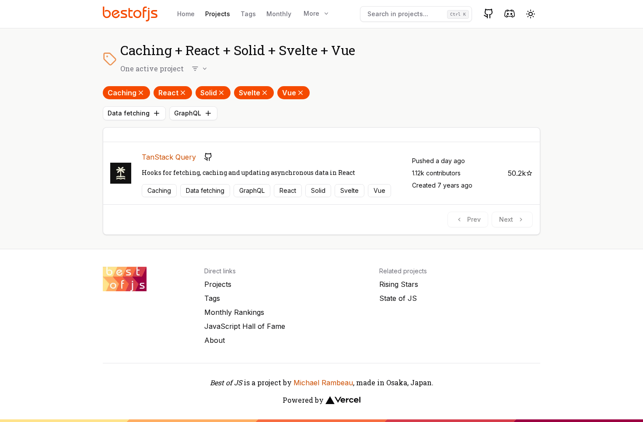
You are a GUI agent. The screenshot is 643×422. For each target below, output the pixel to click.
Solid (208, 92)
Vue (289, 92)
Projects (217, 13)
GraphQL (187, 113)
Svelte (249, 92)
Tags (248, 13)
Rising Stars (398, 284)
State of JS (398, 298)
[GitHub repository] (208, 157)
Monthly (278, 13)
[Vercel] (342, 400)
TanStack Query (169, 157)
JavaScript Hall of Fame (244, 326)
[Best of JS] (131, 14)
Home (186, 13)
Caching (122, 92)
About (214, 340)
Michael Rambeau (323, 382)
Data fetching (129, 113)
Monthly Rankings (234, 312)
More (311, 13)
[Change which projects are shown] (200, 69)
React (168, 92)
